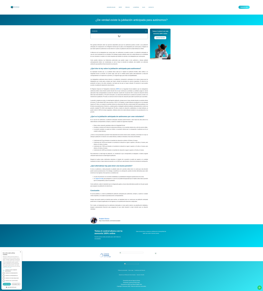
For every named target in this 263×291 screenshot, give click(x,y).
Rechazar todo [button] (16, 284)
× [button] (20, 251)
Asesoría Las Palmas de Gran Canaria (127, 274)
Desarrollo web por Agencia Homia (131, 280)
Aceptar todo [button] (6, 284)
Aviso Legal (130, 270)
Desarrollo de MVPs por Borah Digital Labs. (131, 284)
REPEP (120, 7)
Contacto (151, 7)
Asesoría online (111, 7)
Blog (143, 7)
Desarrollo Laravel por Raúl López (131, 282)
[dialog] (11, 270)
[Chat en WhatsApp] (260, 288)
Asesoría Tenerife (140, 274)
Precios (127, 7)
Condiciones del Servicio (139, 270)
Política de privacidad (122, 270)
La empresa (136, 7)
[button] (145, 31)
